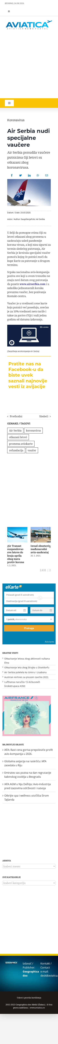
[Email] (46, 175)
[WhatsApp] (38, 175)
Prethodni (16, 416)
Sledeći (43, 416)
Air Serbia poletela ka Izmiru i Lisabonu (25, 672)
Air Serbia (15, 430)
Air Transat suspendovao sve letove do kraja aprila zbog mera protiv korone (15, 554)
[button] (8, 547)
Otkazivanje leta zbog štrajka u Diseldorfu (26, 667)
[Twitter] (20, 175)
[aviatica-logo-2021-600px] (29, 21)
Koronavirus (15, 120)
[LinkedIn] (29, 175)
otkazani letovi (18, 437)
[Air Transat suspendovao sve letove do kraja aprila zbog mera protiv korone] (17, 529)
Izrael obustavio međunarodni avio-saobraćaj (40, 549)
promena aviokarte (21, 444)
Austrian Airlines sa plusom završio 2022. (26, 677)
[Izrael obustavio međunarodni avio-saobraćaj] (41, 529)
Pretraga (29, 628)
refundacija (16, 450)
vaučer (32, 450)
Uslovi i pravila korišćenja (29, 997)
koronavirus (33, 430)
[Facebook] (12, 175)
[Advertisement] (29, 64)
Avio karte (49, 641)
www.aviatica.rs (37, 1007)
